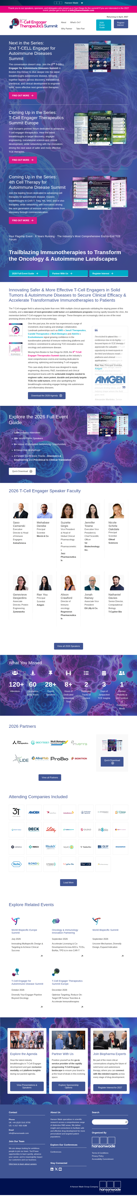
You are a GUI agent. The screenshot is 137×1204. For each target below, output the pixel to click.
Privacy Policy (98, 1155)
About (63, 22)
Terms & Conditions (100, 1152)
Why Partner (66, 28)
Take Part (80, 28)
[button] (22, 469)
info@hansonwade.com (19, 1132)
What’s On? (75, 22)
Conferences (55, 1150)
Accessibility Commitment (102, 1158)
